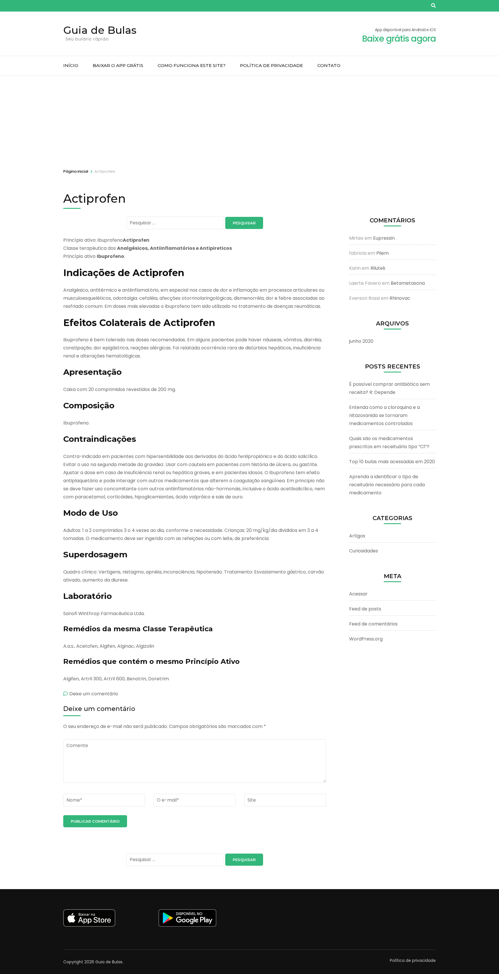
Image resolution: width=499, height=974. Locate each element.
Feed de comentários (373, 624)
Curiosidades (363, 550)
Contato (328, 65)
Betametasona (408, 283)
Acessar (358, 594)
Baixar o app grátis (118, 65)
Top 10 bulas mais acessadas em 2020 (392, 461)
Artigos (357, 535)
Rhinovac (400, 298)
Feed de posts (365, 609)
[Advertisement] (249, 119)
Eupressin (384, 238)
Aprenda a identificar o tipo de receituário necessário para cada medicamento (387, 484)
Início (70, 65)
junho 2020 (361, 341)
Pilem (382, 253)
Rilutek (378, 268)
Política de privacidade (271, 65)
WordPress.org (366, 639)
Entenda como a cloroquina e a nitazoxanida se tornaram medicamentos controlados (384, 415)
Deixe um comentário (93, 693)
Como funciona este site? (192, 65)
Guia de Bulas (100, 30)
